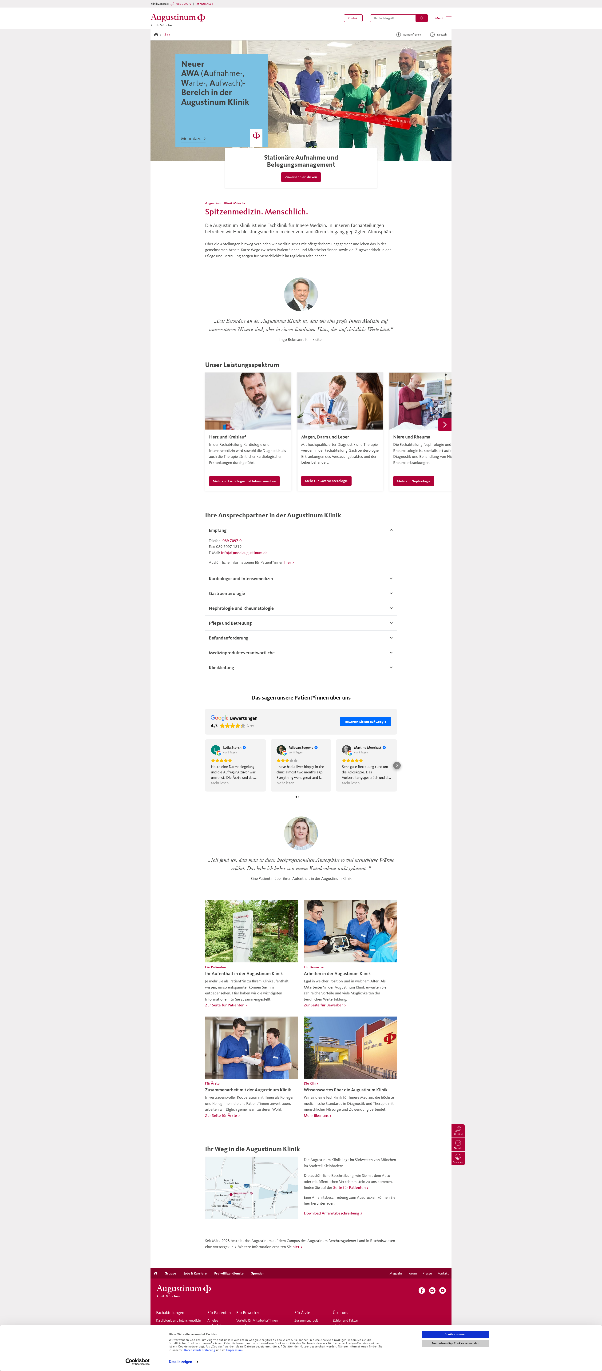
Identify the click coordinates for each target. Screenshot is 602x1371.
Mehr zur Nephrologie (414, 481)
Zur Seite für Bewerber (323, 1004)
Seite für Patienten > (351, 1187)
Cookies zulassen (455, 1334)
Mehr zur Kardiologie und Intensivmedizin (244, 481)
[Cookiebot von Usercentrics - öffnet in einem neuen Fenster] (137, 1361)
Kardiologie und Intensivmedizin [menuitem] (178, 1320)
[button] (353, 18)
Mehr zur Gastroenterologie (326, 480)
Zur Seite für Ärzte (221, 1115)
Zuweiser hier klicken (301, 177)
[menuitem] (353, 18)
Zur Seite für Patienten (224, 1004)
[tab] (301, 530)
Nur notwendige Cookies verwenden (455, 1343)
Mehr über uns (316, 1115)
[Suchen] (422, 18)
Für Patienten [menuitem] (219, 1312)
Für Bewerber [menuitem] (247, 1312)
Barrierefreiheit (412, 34)
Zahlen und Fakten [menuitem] (345, 1320)
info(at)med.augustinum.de (244, 552)
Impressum (234, 1350)
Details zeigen (180, 1362)
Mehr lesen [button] (220, 783)
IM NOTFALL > (204, 3)
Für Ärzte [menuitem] (302, 1312)
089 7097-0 (183, 3)
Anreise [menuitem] (212, 1320)
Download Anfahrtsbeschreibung (331, 1212)
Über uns (340, 1312)
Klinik (166, 34)
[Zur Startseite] (156, 34)
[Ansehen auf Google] (215, 750)
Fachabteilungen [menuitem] (170, 1312)
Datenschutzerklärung (200, 1350)
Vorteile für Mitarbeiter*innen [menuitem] (256, 1320)
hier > (289, 562)
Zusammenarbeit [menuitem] (306, 1320)
